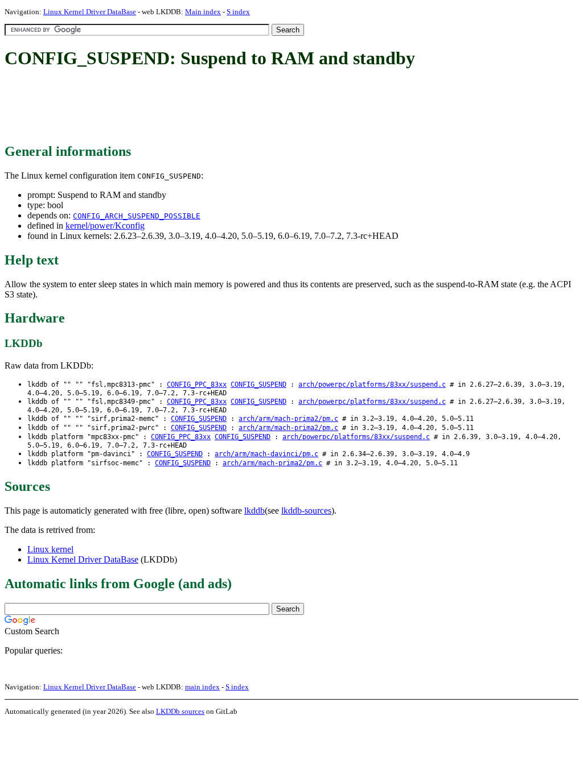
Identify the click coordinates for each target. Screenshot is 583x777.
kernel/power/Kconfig (105, 225)
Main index (203, 11)
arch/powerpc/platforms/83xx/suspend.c (372, 384)
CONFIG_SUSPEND (258, 384)
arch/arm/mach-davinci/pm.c (266, 454)
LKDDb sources (180, 711)
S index (238, 11)
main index (202, 687)
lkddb (254, 510)
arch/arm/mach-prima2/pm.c (288, 419)
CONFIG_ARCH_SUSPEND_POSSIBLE (136, 216)
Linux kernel (50, 549)
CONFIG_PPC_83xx (197, 384)
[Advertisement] (212, 107)
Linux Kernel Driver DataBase (89, 11)
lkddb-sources (306, 510)
